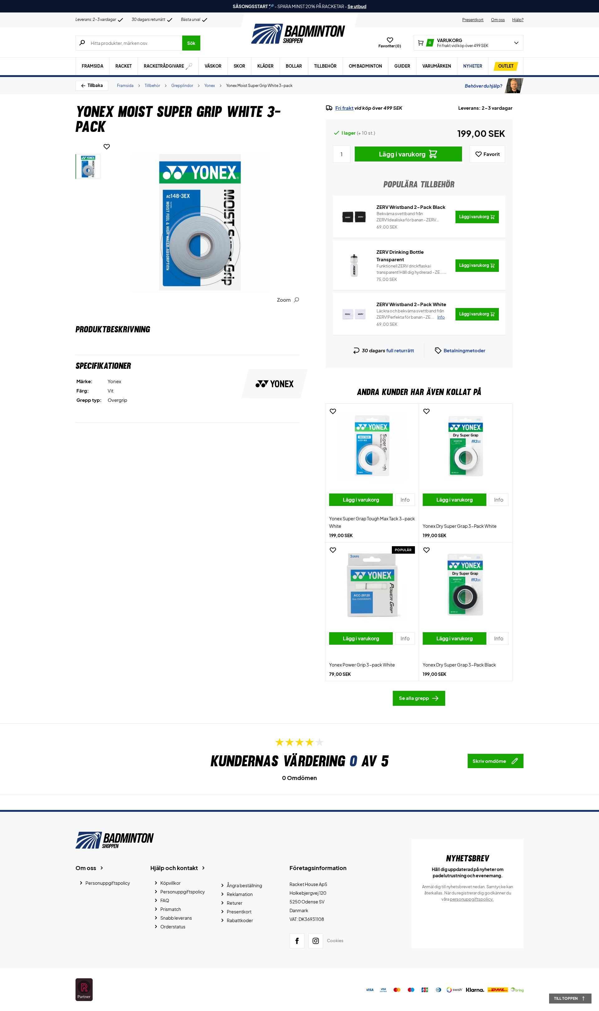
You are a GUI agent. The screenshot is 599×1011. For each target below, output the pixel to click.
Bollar (294, 66)
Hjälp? (518, 19)
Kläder (265, 66)
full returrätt (400, 350)
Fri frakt (344, 107)
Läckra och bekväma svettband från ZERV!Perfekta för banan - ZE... (411, 314)
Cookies (335, 940)
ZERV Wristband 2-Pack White (411, 304)
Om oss (498, 19)
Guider (402, 66)
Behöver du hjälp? (483, 86)
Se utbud (357, 6)
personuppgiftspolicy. (472, 899)
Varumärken (436, 66)
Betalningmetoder (464, 350)
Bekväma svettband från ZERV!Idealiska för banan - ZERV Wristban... (406, 217)
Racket (123, 66)
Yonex (209, 85)
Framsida (92, 66)
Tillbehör (325, 66)
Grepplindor (182, 85)
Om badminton (365, 66)
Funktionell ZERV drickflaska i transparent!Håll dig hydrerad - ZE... (410, 269)
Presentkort (473, 19)
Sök (191, 43)
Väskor (213, 66)
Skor (239, 66)
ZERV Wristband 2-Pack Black (411, 207)
